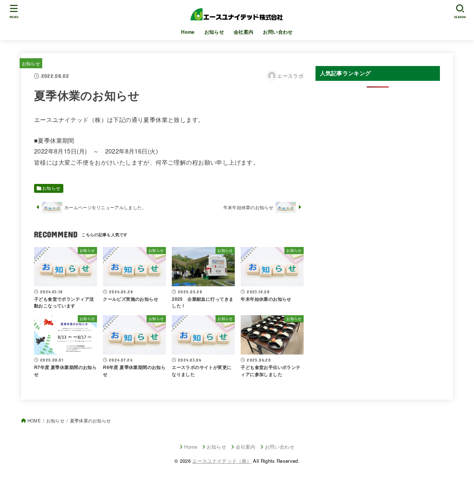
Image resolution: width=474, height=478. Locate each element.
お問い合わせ (278, 32)
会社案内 (244, 32)
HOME (34, 420)
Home (188, 32)
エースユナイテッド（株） (221, 460)
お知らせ (214, 32)
